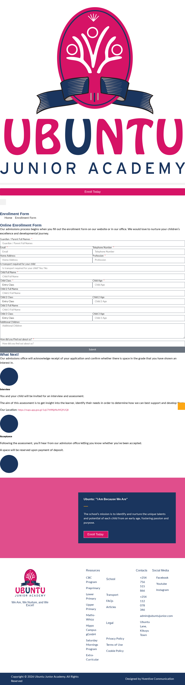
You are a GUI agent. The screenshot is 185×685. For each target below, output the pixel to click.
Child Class (6, 281)
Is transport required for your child (17, 264)
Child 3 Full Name (9, 306)
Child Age (97, 281)
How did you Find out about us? (16, 339)
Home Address (7, 256)
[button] (92, 184)
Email (3, 247)
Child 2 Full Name (9, 289)
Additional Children (10, 322)
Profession (98, 256)
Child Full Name (8, 272)
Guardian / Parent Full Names (15, 239)
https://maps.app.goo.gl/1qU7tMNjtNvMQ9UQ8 (43, 410)
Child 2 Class (6, 297)
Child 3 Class (6, 314)
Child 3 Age (98, 314)
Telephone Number (102, 247)
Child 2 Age (98, 297)
